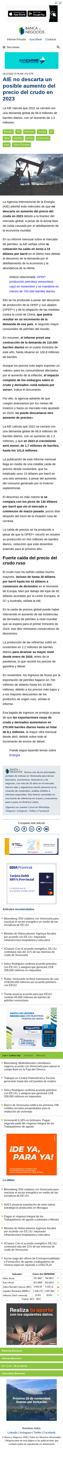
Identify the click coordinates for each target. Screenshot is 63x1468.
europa (42, 131)
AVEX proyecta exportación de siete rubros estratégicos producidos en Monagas (29, 1206)
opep (6, 138)
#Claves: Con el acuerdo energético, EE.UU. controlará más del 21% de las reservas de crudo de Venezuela (30, 951)
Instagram (22, 811)
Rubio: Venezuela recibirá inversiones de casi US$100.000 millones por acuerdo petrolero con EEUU (31, 982)
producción (43, 138)
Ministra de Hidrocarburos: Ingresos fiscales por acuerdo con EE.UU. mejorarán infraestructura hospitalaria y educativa (30, 936)
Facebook (43, 811)
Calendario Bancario (13, 1373)
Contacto (50, 39)
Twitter (32, 811)
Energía (8, 131)
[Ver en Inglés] (56, 2)
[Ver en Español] (60, 2)
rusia (6, 144)
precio (30, 138)
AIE (18, 131)
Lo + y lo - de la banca (14, 1365)
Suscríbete (35, 39)
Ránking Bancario (12, 1350)
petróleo (18, 138)
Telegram (10, 811)
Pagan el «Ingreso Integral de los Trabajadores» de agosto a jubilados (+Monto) (31, 1218)
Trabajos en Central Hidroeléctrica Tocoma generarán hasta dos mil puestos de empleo (30, 1080)
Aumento (29, 131)
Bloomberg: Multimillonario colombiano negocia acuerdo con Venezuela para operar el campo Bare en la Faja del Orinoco (32, 1066)
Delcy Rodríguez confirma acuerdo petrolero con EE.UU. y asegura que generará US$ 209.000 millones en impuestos (30, 967)
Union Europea (21, 144)
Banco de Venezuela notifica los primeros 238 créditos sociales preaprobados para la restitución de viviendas (31, 1108)
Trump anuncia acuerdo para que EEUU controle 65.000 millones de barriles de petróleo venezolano (28, 997)
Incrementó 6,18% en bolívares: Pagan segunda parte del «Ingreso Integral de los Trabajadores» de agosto (29, 1123)
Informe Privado (16, 39)
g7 (51, 131)
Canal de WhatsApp (38, 807)
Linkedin (13, 1432)
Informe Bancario (11, 1358)
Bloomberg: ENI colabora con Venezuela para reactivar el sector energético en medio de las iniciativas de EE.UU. (31, 921)
